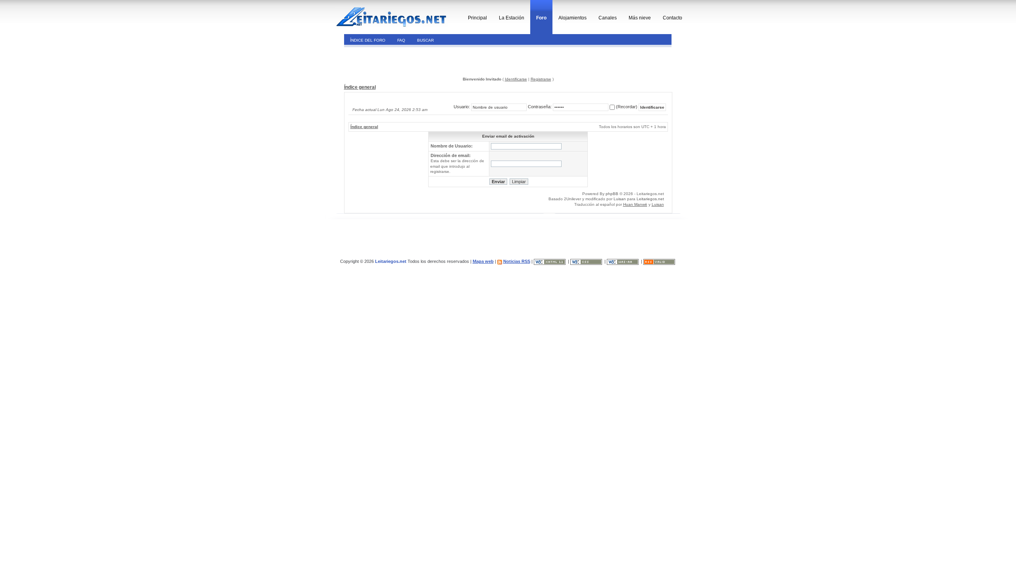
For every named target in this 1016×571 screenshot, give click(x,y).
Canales (607, 18)
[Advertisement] (398, 61)
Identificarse (516, 79)
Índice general (360, 87)
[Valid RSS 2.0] (659, 261)
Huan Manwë (635, 204)
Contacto (672, 18)
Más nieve (640, 18)
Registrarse (541, 79)
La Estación (511, 18)
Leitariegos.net (650, 199)
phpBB (612, 194)
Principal (477, 18)
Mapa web (483, 261)
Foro (541, 18)
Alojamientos (572, 18)
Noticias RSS (516, 261)
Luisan (620, 199)
